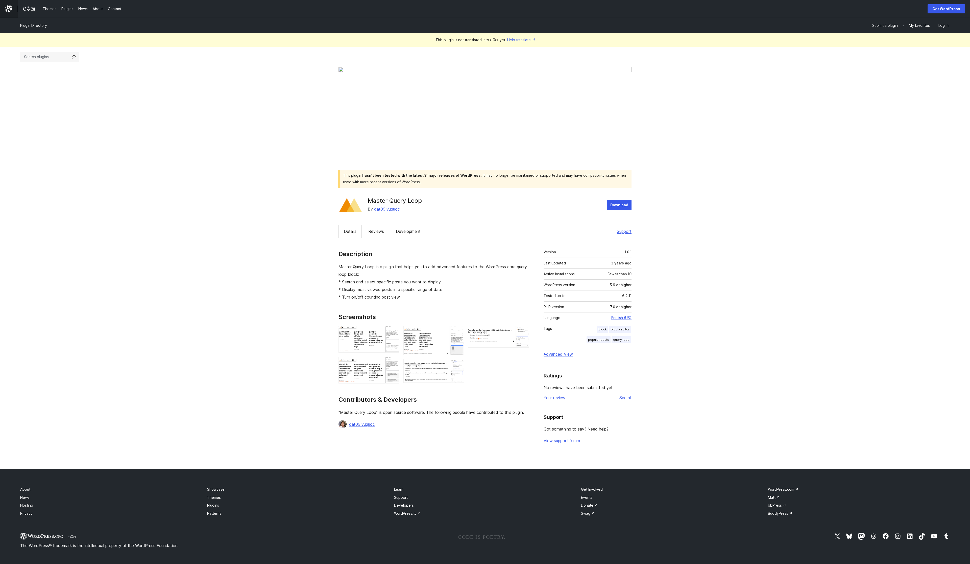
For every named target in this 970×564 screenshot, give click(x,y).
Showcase (216, 489)
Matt (774, 497)
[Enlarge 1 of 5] (392, 332)
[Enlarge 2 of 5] (392, 363)
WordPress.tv (407, 513)
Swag (588, 513)
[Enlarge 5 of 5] (522, 332)
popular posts (598, 340)
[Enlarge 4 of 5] (457, 365)
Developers (404, 505)
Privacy (26, 513)
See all (625, 397)
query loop (621, 340)
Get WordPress (946, 9)
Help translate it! (521, 40)
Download (619, 205)
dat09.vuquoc (387, 209)
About (25, 489)
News (25, 497)
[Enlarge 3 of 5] (457, 332)
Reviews (376, 231)
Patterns (214, 513)
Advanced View (558, 354)
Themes (214, 497)
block (602, 329)
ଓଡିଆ (72, 537)
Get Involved (592, 489)
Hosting (26, 505)
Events (586, 497)
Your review (554, 397)
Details (350, 231)
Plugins (213, 505)
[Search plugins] (74, 57)
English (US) (621, 317)
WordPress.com (783, 489)
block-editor (620, 329)
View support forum (562, 440)
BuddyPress (780, 513)
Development (408, 231)
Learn (398, 489)
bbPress (777, 505)
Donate (589, 505)
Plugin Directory (33, 25)
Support (624, 231)
